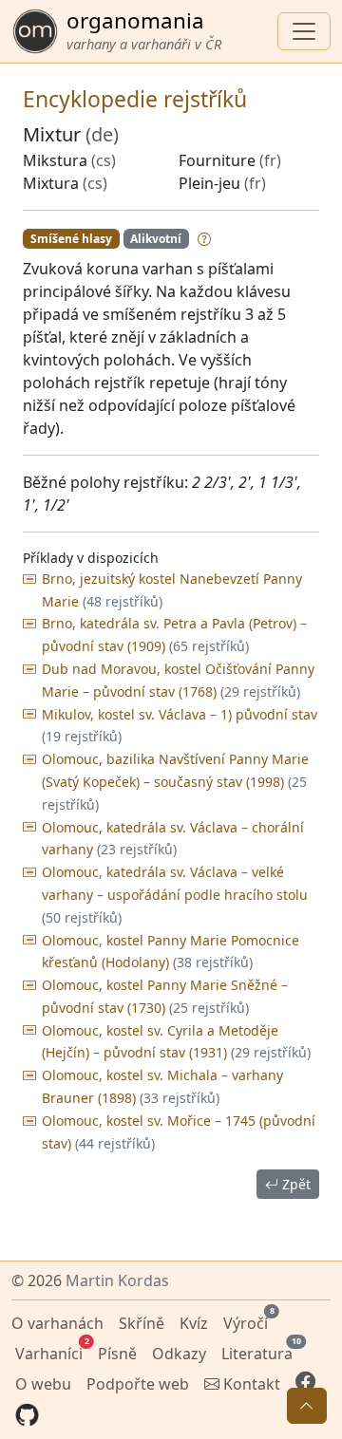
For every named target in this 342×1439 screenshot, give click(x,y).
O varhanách (57, 1323)
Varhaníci (50, 1351)
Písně (117, 1353)
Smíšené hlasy (71, 239)
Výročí (247, 1321)
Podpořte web (137, 1384)
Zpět (294, 1184)
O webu (43, 1384)
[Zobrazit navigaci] (304, 31)
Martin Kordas (117, 1280)
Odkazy (179, 1353)
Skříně (141, 1323)
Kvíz (194, 1323)
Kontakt (249, 1384)
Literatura (258, 1351)
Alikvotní (155, 239)
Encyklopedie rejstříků (135, 99)
